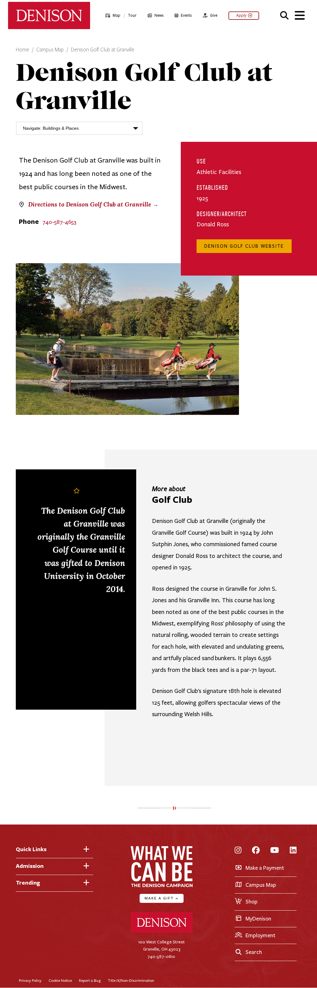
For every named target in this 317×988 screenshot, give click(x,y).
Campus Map (50, 50)
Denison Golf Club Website (244, 246)
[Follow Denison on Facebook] (256, 850)
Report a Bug (90, 980)
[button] (284, 15)
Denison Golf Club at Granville (102, 50)
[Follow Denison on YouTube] (274, 850)
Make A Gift (162, 898)
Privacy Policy (30, 980)
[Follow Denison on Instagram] (238, 850)
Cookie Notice (60, 980)
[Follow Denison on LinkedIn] (293, 850)
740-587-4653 (59, 222)
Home (22, 50)
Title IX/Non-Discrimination (131, 980)
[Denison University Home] (162, 931)
